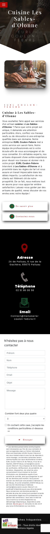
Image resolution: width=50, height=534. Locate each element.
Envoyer (28, 440)
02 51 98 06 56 (25, 290)
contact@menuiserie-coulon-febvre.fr (25, 317)
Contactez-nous (25, 216)
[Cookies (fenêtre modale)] (1, 532)
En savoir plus (24, 206)
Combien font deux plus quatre (20, 413)
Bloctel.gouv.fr (18, 504)
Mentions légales (25, 528)
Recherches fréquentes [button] (25, 519)
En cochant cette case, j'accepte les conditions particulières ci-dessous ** (26, 428)
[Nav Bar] (3, 4)
